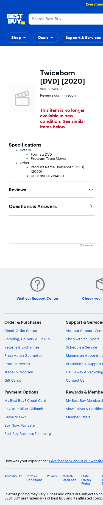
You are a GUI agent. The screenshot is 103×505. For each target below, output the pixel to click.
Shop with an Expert (82, 339)
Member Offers (78, 417)
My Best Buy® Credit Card (25, 400)
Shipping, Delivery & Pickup (27, 339)
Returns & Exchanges (21, 347)
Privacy (52, 476)
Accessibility (13, 476)
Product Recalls (17, 364)
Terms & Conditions (34, 478)
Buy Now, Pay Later (20, 425)
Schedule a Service (81, 347)
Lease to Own (15, 417)
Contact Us (75, 380)
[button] (19, 37)
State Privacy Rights (86, 479)
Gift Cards (12, 380)
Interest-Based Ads (69, 478)
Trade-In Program (18, 372)
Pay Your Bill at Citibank (23, 408)
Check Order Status (20, 330)
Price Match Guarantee (23, 355)
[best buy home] (16, 19)
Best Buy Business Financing (27, 433)
